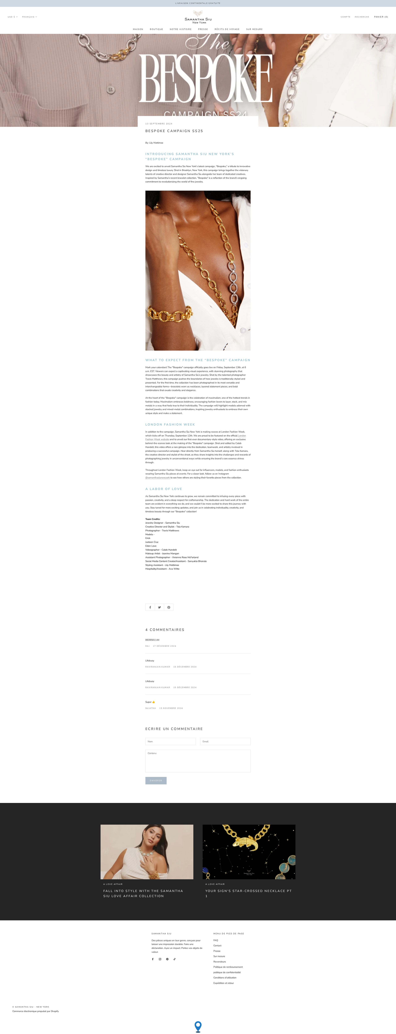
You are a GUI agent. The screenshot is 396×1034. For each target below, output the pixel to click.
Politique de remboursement (228, 966)
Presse (203, 29)
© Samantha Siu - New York (30, 1007)
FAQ (215, 940)
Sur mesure (254, 29)
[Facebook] (153, 959)
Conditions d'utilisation (225, 977)
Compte (346, 17)
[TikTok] (174, 959)
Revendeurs (219, 961)
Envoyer (156, 780)
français (28, 16)
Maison (138, 29)
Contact (217, 945)
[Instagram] (160, 959)
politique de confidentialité (227, 972)
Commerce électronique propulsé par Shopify (35, 1011)
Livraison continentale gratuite (197, 3)
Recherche (362, 17)
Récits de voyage (227, 29)
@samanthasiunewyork (157, 477)
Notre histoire (181, 29)
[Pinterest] (167, 959)
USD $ (11, 16)
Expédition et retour (223, 983)
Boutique (156, 29)
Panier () (381, 16)
